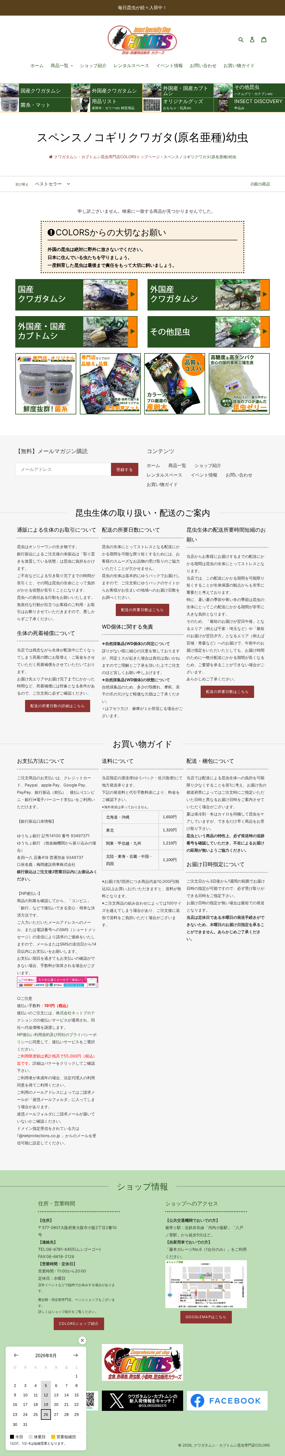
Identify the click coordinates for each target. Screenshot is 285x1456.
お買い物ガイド (162, 484)
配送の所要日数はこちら (142, 610)
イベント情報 (204, 475)
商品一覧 (177, 465)
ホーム (153, 465)
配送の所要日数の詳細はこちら (57, 706)
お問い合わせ (239, 475)
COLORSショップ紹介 (79, 1323)
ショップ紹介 (208, 465)
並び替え (22, 184)
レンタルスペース (164, 475)
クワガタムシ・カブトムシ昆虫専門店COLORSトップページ (107, 156)
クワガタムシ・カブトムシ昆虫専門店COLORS (232, 1445)
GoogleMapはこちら (206, 1317)
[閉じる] (82, 1340)
